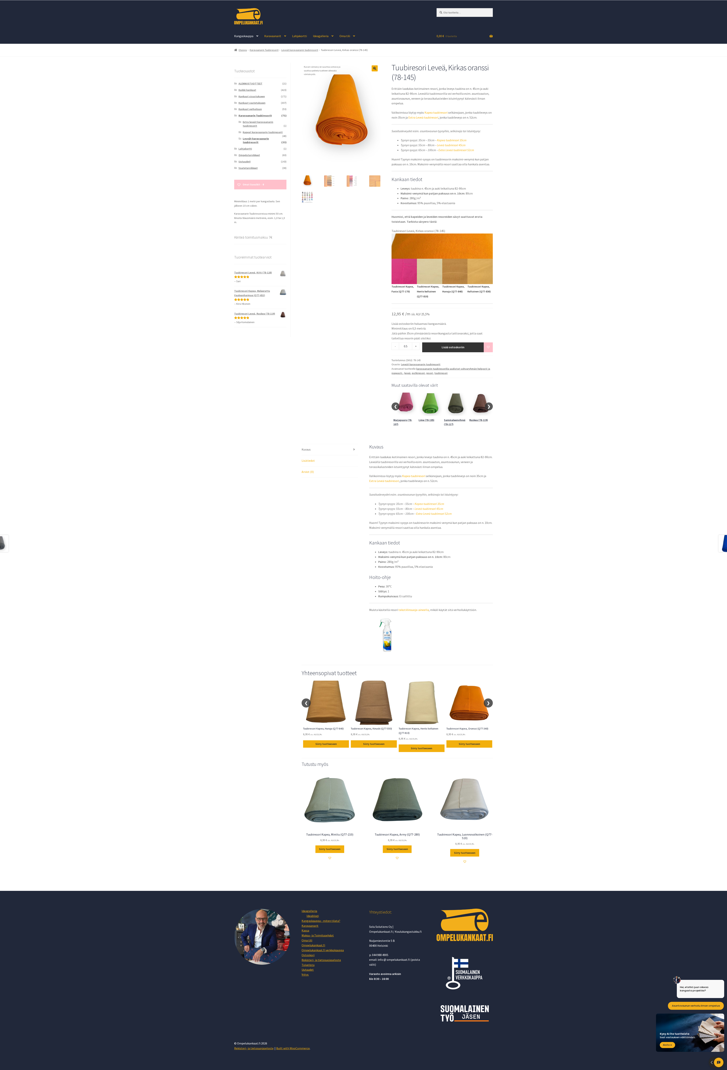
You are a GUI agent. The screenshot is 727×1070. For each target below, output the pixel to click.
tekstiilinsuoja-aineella (414, 610)
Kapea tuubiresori (436, 112)
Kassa (305, 930)
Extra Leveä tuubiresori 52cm (456, 150)
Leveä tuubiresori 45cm (451, 145)
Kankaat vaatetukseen (252, 103)
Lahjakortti (299, 36)
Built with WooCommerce (293, 1048)
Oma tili (344, 36)
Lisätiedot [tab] (308, 460)
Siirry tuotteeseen (326, 744)
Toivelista (308, 965)
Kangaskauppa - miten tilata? (321, 921)
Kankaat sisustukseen (252, 96)
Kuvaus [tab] (306, 449)
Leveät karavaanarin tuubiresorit (299, 50)
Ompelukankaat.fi (313, 945)
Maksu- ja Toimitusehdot (318, 935)
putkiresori (418, 373)
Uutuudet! (245, 161)
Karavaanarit (272, 36)
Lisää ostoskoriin (453, 347)
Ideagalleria (320, 36)
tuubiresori (441, 373)
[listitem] (404, 281)
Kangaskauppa (243, 36)
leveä (407, 373)
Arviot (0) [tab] (308, 472)
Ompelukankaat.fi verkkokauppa (323, 950)
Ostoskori (308, 955)
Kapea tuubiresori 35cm (451, 140)
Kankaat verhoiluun (250, 109)
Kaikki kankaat (247, 90)
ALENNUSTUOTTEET (250, 83)
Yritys (305, 974)
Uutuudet (308, 970)
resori (429, 373)
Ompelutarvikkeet (249, 155)
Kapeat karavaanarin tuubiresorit (263, 132)
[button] (375, 68)
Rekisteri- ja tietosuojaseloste (321, 960)
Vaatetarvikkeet (248, 168)
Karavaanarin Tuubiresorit (264, 50)
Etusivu (243, 50)
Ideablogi (313, 916)
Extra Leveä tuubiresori (423, 117)
